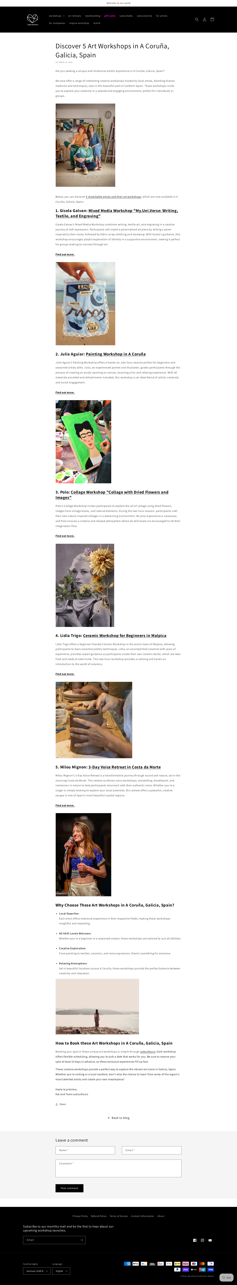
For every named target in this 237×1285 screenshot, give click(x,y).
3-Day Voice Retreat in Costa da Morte (124, 767)
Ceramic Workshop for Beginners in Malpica (125, 635)
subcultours (147, 1051)
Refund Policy (99, 1216)
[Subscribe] (81, 1240)
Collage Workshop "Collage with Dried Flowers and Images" (112, 494)
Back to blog (120, 1118)
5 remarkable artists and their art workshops (113, 197)
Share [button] (63, 1104)
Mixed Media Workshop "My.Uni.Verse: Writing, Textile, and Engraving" (117, 213)
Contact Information (142, 1216)
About (160, 1216)
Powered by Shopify (205, 1276)
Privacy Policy (80, 1216)
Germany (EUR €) (35, 1271)
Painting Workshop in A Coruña (116, 354)
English (59, 1271)
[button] (56, 15)
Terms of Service (119, 1216)
